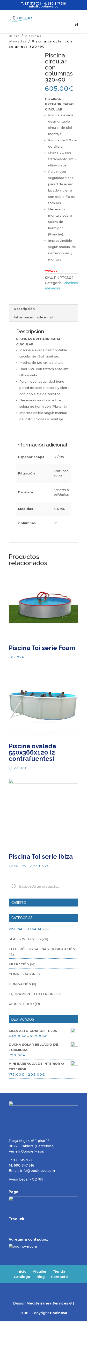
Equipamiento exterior (31, 994)
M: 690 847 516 (21, 1165)
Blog (40, 1277)
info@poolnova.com (37, 1170)
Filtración (19, 964)
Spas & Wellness (25, 939)
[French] (24, 1225)
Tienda (59, 1271)
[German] (30, 1225)
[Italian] (37, 1225)
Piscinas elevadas (26, 929)
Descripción (24, 309)
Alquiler (39, 1271)
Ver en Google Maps (26, 1151)
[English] (18, 1225)
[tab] (43, 309)
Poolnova (58, 1313)
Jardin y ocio (21, 1004)
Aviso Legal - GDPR (26, 1179)
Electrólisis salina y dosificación (42, 949)
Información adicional (33, 317)
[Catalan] (43, 1225)
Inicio (14, 36)
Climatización (22, 974)
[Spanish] (11, 1225)
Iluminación (20, 984)
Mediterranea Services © (49, 1303)
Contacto (59, 1277)
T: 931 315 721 (31, 3)
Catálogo (22, 1277)
